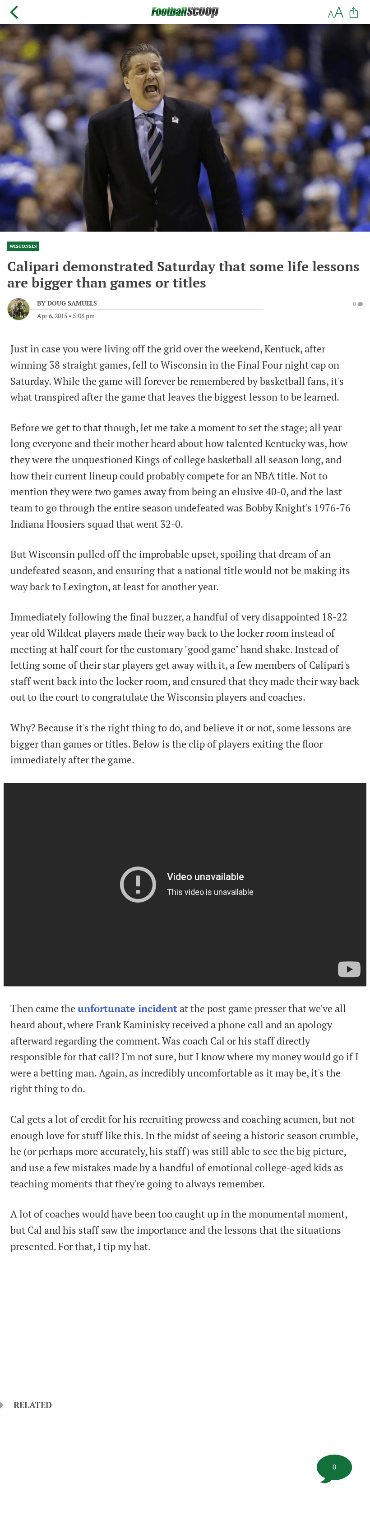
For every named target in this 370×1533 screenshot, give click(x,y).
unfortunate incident (127, 1008)
